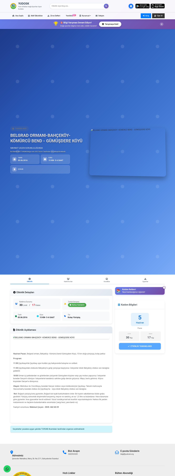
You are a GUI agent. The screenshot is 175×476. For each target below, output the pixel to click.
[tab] (29, 280)
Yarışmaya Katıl (111, 24)
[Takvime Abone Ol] (131, 6)
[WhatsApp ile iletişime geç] (7, 468)
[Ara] (106, 6)
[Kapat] (161, 24)
